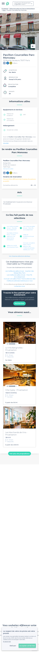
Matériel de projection (10, 114)
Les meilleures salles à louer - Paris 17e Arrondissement (29, 228)
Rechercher (19, 303)
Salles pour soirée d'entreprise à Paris (12, 246)
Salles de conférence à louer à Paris (28, 236)
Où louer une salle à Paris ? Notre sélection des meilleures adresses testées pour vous (29, 246)
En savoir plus (7, 641)
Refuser (13, 646)
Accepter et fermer (27, 646)
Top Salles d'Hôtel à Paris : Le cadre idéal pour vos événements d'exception (12, 236)
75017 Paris (6, 167)
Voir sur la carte (8, 169)
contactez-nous (19, 286)
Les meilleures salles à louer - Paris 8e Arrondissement (12, 228)
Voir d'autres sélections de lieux (19, 256)
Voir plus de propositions (19, 453)
